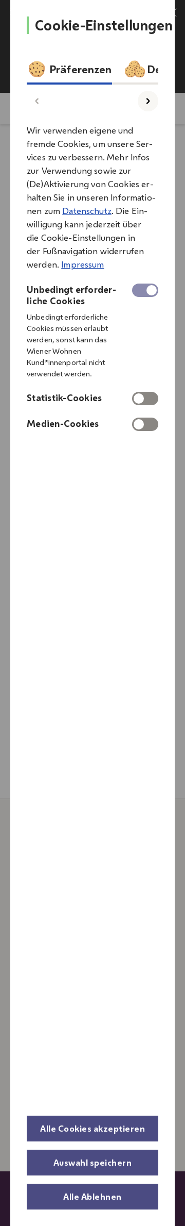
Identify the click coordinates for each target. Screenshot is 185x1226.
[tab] (69, 72)
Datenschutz (87, 211)
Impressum (82, 264)
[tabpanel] (92, 274)
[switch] (145, 398)
